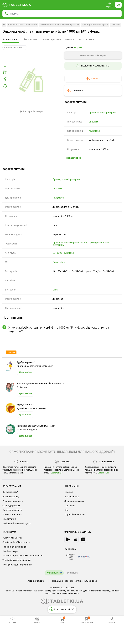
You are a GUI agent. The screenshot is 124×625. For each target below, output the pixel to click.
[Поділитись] (5, 78)
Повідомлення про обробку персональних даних (74, 581)
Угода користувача (35, 581)
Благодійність (71, 496)
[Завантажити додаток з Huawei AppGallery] (83, 539)
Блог (66, 510)
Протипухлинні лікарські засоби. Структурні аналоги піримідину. (81, 243)
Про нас (68, 492)
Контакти (69, 505)
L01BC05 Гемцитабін (63, 253)
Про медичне (9, 519)
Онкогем (115, 24)
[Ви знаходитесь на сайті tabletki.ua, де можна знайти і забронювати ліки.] (16, 4)
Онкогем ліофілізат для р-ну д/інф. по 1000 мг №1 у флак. (51, 31)
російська (72, 572)
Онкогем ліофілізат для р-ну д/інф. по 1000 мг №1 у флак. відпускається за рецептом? (58, 329)
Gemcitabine (59, 262)
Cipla (55, 289)
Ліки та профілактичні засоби (22, 24)
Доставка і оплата (12, 510)
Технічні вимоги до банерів (16, 560)
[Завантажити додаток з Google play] (67, 539)
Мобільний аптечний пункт (16, 523)
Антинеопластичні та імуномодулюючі (59, 24)
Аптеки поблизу (10, 496)
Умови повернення (12, 514)
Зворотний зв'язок (74, 501)
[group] (93, 64)
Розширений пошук (12, 501)
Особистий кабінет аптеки (16, 542)
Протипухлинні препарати (95, 24)
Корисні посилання (74, 514)
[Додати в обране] (5, 65)
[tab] (10, 39)
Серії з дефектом (11, 505)
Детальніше (57, 473)
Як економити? (10, 492)
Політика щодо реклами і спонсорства (22, 555)
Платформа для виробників (17, 564)
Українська (52, 572)
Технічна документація (14, 546)
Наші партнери (10, 551)
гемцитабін (94, 131)
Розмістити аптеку (12, 537)
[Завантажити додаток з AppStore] (75, 539)
